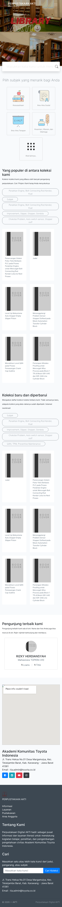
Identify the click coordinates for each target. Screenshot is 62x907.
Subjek (10, 199)
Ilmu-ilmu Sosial (43, 105)
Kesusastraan (18, 105)
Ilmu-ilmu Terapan (18, 130)
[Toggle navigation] (56, 5)
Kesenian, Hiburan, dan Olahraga (43, 130)
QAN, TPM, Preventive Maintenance (24, 444)
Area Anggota (9, 816)
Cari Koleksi (51, 870)
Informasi (7, 806)
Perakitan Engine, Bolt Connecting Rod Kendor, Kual (30, 192)
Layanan (6, 809)
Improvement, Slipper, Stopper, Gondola (25, 213)
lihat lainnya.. (31, 156)
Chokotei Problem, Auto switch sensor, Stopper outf (30, 220)
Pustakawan (8, 813)
